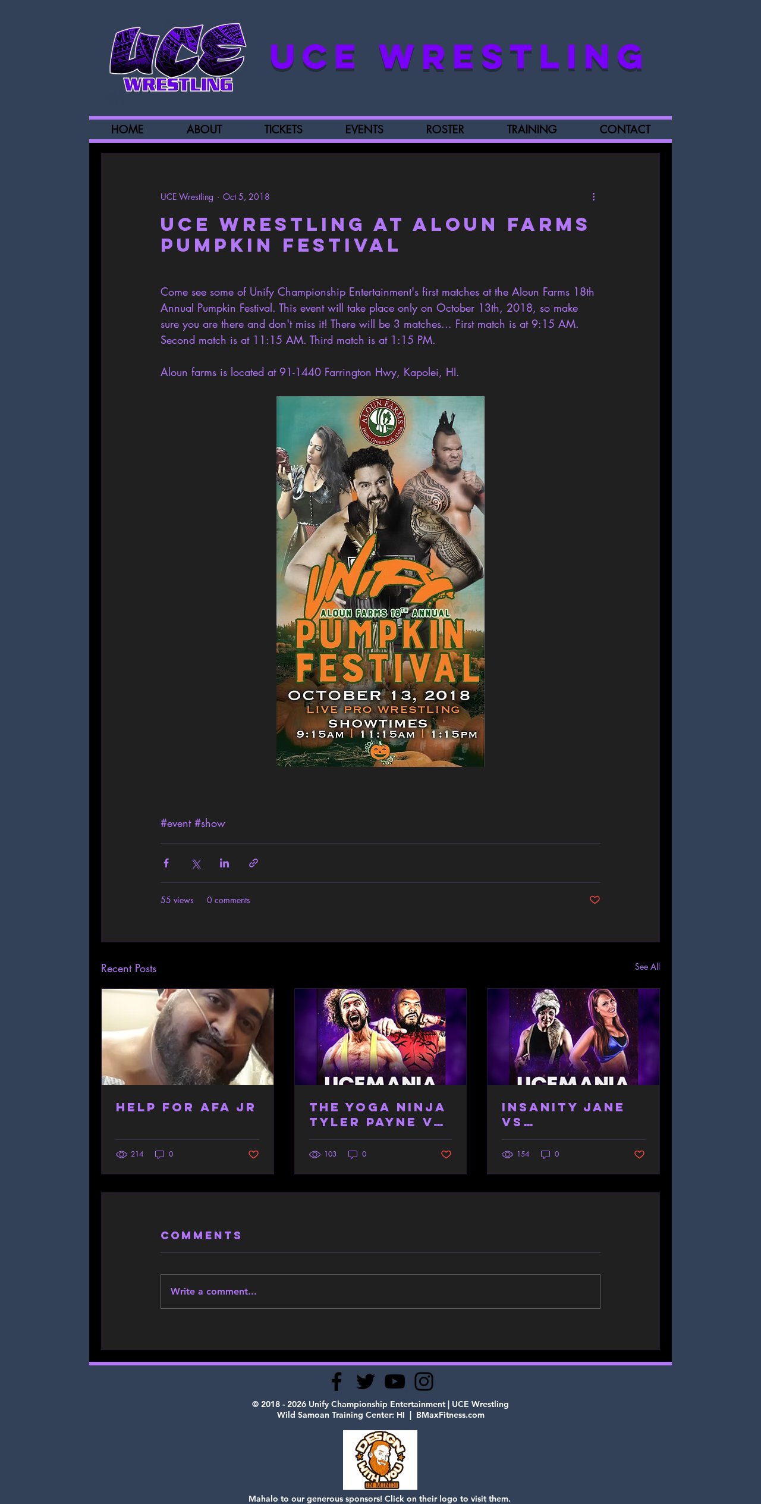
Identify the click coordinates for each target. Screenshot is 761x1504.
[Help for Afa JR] (187, 1037)
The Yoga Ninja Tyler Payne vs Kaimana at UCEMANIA (377, 1114)
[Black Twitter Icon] (365, 1381)
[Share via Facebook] (166, 863)
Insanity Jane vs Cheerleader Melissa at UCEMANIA (563, 1114)
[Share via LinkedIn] (224, 863)
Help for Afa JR (186, 1106)
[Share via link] (253, 863)
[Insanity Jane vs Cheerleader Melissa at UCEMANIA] (573, 1037)
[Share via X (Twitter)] (195, 863)
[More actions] (593, 196)
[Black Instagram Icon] (423, 1381)
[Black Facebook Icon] (336, 1381)
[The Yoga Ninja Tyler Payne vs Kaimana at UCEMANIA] (381, 1037)
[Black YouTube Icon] (394, 1381)
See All (647, 966)
